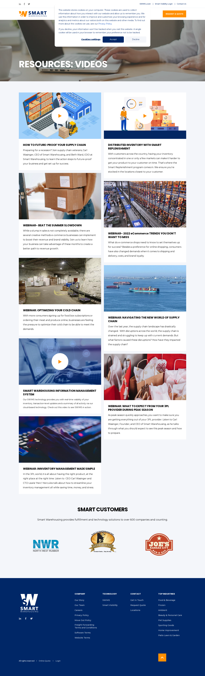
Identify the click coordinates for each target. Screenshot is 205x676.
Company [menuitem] (80, 594)
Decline (135, 39)
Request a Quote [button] (174, 13)
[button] (60, 115)
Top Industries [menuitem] (166, 594)
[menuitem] (145, 4)
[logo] (29, 603)
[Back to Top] (162, 657)
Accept (113, 39)
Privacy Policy (105, 23)
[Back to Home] (33, 14)
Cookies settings (90, 39)
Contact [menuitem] (135, 594)
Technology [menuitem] (109, 594)
